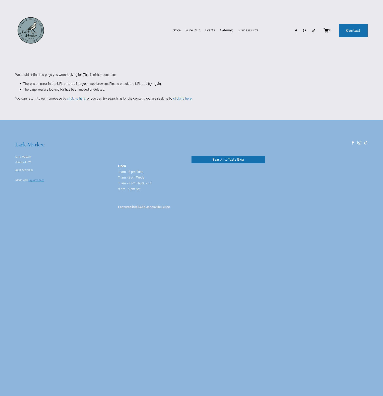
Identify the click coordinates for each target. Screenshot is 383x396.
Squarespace (36, 180)
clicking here (76, 99)
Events (210, 30)
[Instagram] (305, 31)
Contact (353, 30)
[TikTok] (314, 31)
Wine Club (193, 30)
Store (177, 30)
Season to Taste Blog (228, 160)
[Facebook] (296, 31)
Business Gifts (248, 30)
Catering (226, 30)
